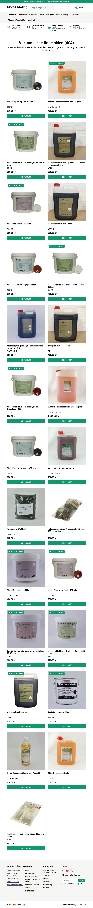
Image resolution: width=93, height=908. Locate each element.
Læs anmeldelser (32, 885)
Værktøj (31, 20)
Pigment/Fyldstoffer (17, 20)
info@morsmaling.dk (15, 885)
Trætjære (50, 14)
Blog (27, 870)
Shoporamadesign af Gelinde (73, 904)
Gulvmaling (47, 885)
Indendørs (75, 14)
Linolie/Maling (62, 14)
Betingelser (29, 873)
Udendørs (12, 14)
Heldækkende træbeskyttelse (31, 14)
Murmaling (47, 882)
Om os (27, 888)
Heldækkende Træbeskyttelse (49, 871)
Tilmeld (81, 880)
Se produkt (26, 116)
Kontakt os (29, 891)
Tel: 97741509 (13, 882)
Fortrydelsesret (31, 876)
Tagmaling (47, 875)
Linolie (45, 879)
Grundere (46, 888)
